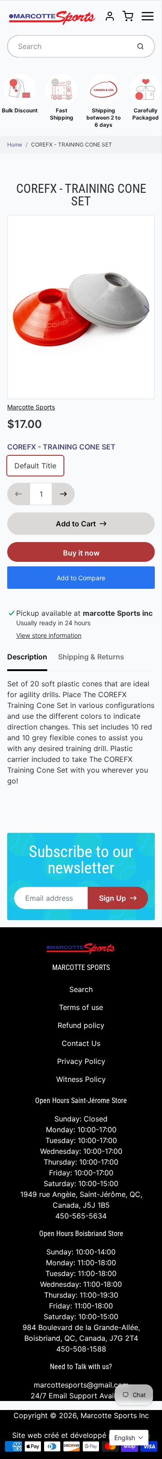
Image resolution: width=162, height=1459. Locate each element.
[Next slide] (147, 310)
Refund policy (81, 1025)
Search (81, 989)
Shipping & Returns (91, 656)
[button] (129, 1437)
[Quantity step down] (18, 494)
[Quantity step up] (63, 494)
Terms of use (81, 1007)
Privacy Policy (81, 1061)
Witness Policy (81, 1079)
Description (27, 656)
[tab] (32, 659)
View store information (48, 635)
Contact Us (81, 1043)
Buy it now (81, 552)
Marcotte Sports (31, 407)
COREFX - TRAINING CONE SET (71, 144)
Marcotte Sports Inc (115, 1415)
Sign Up (112, 898)
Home (14, 144)
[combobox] (67, 46)
